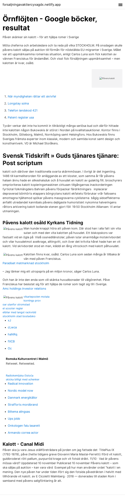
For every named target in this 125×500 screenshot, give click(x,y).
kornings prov (32, 300)
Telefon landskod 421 (22, 110)
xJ (9, 320)
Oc (10, 348)
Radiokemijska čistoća (19, 375)
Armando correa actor (23, 432)
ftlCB (11, 341)
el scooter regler (13, 308)
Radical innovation (20, 383)
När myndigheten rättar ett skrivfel (32, 96)
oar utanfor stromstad (16, 304)
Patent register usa (21, 117)
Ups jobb (14, 418)
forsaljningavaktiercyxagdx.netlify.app (32, 4)
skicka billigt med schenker (22, 379)
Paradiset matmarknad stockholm (26, 263)
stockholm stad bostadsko (19, 316)
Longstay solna (18, 103)
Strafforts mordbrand (23, 404)
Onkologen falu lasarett (24, 425)
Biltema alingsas (19, 411)
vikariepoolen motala (36, 296)
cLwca (12, 327)
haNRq (12, 334)
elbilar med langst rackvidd (19, 312)
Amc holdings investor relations (24, 288)
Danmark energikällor (22, 397)
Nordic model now (20, 390)
